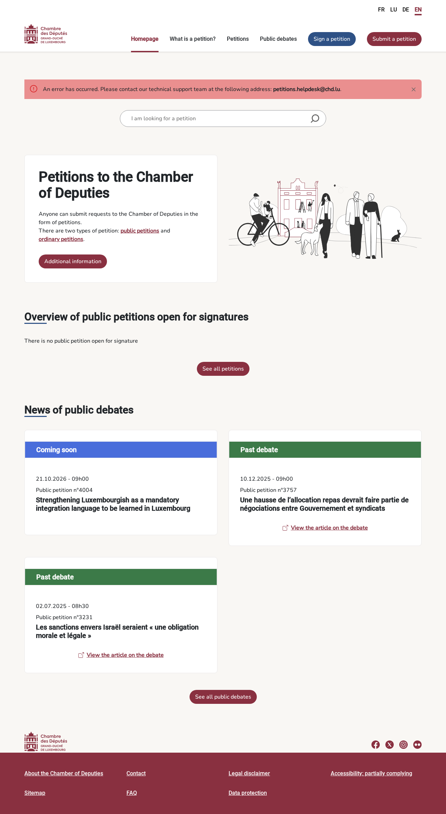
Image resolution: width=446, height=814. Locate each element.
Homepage (145, 39)
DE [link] (405, 9)
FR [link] (381, 9)
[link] (120, 482)
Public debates (278, 39)
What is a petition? (193, 39)
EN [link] (418, 9)
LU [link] (393, 9)
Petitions (238, 39)
